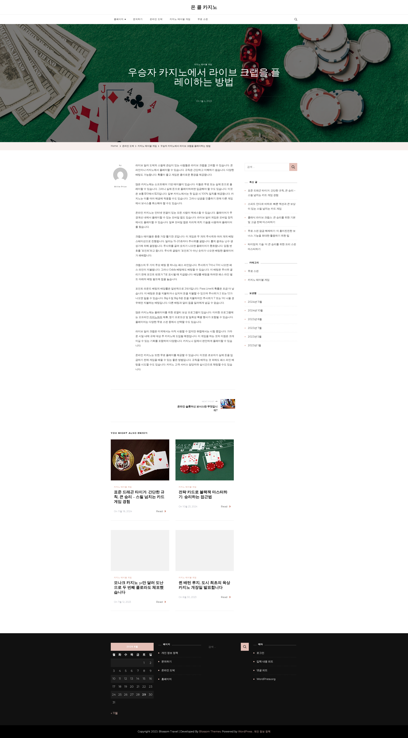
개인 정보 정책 (169, 652)
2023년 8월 (255, 319)
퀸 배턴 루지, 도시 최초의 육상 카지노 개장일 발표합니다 (204, 585)
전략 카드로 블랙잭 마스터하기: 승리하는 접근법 (203, 494)
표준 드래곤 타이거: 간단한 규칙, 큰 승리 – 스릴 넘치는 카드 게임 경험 (139, 497)
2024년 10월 (255, 310)
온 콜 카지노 (204, 7)
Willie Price (120, 186)
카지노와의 (155, 317)
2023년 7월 (255, 328)
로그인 (260, 652)
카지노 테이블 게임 (180, 19)
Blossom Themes (210, 731)
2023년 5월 (255, 336)
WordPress (245, 731)
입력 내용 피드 (265, 661)
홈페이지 (119, 19)
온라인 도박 (156, 19)
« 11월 (114, 713)
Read (159, 511)
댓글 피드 (262, 670)
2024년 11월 (255, 301)
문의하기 (138, 19)
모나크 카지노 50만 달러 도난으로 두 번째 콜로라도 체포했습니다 (139, 587)
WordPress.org (266, 679)
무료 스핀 (203, 19)
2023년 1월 (254, 345)
